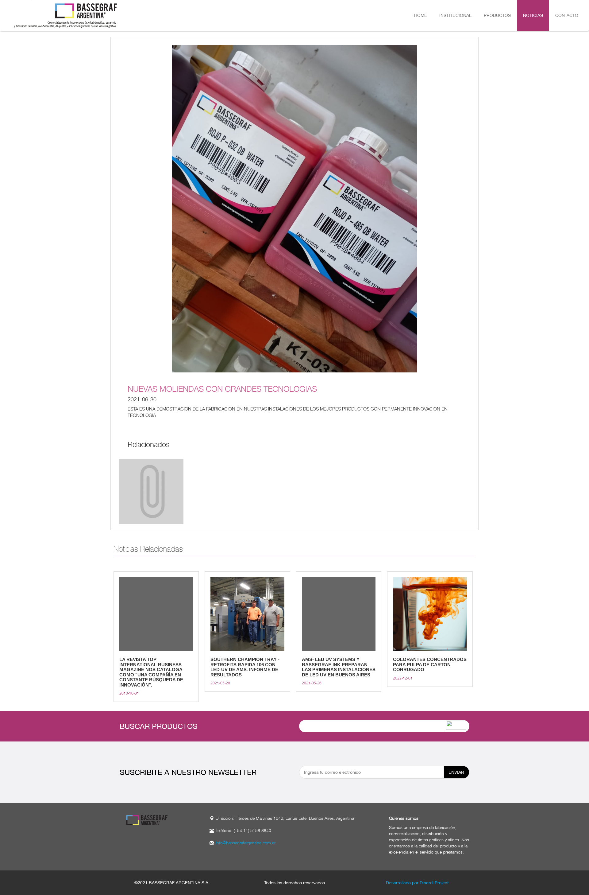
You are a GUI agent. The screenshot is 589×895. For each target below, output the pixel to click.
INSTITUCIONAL (455, 15)
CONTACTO (566, 15)
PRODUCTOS (497, 15)
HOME (420, 15)
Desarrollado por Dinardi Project (417, 882)
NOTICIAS (533, 15)
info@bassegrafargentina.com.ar (245, 842)
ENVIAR (456, 772)
